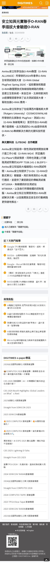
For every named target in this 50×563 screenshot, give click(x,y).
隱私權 (41, 524)
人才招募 (28, 527)
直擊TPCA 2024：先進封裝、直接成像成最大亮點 (25, 466)
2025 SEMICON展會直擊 (15, 414)
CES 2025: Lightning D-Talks (17, 450)
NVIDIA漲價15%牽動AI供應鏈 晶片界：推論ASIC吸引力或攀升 (26, 283)
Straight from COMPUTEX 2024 (18, 488)
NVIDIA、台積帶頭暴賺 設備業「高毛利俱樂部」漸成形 (26, 257)
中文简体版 (21, 530)
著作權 (35, 524)
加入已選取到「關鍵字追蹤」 (17, 227)
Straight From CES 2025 (15, 457)
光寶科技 (8, 222)
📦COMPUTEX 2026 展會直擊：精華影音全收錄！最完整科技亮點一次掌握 (24, 372)
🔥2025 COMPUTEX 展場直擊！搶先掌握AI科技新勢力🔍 (24, 432)
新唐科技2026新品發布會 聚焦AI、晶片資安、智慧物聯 (25, 324)
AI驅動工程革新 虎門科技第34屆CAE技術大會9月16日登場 (26, 306)
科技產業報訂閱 (25, 524)
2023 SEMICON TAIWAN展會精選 (19, 508)
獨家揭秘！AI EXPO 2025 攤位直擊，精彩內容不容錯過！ (24, 442)
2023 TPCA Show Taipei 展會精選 (19, 501)
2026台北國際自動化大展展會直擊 (19, 364)
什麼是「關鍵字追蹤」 (14, 232)
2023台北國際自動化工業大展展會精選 (21, 515)
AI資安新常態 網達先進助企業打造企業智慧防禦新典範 (26, 333)
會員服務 (14, 524)
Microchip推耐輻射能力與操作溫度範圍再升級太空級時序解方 (26, 341)
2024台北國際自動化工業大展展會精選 (21, 481)
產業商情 (5, 13)
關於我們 (5, 524)
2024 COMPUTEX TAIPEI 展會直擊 (19, 494)
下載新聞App (12, 534)
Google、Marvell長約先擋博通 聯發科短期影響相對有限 (26, 265)
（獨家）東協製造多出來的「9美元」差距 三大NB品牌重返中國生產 (26, 274)
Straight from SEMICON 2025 (17, 407)
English (31, 530)
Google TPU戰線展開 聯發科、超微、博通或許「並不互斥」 (26, 248)
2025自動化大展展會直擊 (15, 400)
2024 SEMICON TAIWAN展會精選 (19, 474)
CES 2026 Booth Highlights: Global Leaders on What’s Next (24, 392)
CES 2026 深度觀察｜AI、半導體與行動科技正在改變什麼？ (24, 382)
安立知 (20, 222)
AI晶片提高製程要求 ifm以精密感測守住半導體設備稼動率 (26, 315)
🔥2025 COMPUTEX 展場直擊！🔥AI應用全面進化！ (24, 422)
